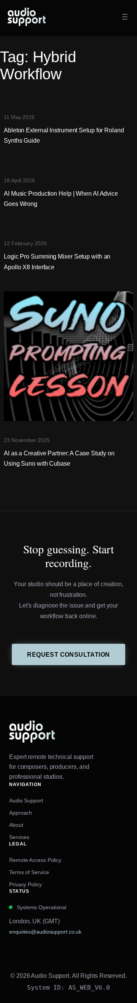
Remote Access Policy (35, 860)
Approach (20, 813)
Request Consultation (68, 654)
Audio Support (26, 800)
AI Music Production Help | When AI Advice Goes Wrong (61, 198)
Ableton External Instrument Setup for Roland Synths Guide (64, 135)
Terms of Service (29, 872)
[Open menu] (124, 16)
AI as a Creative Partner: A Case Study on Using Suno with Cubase (59, 458)
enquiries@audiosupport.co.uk (45, 932)
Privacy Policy (25, 884)
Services (19, 837)
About (16, 825)
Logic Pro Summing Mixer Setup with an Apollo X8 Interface (57, 261)
